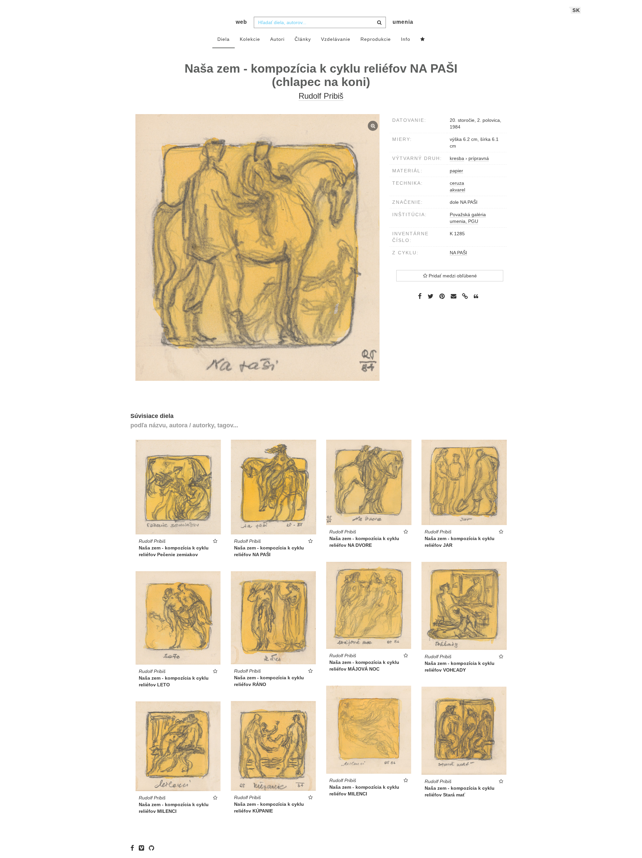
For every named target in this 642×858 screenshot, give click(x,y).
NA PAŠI (458, 252)
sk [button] (576, 10)
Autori (277, 39)
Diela (223, 39)
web (241, 22)
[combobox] (320, 22)
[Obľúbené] (422, 39)
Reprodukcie (375, 39)
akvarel (457, 189)
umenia (403, 22)
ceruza (457, 183)
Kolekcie (250, 39)
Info (405, 39)
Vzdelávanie (335, 39)
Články (303, 39)
